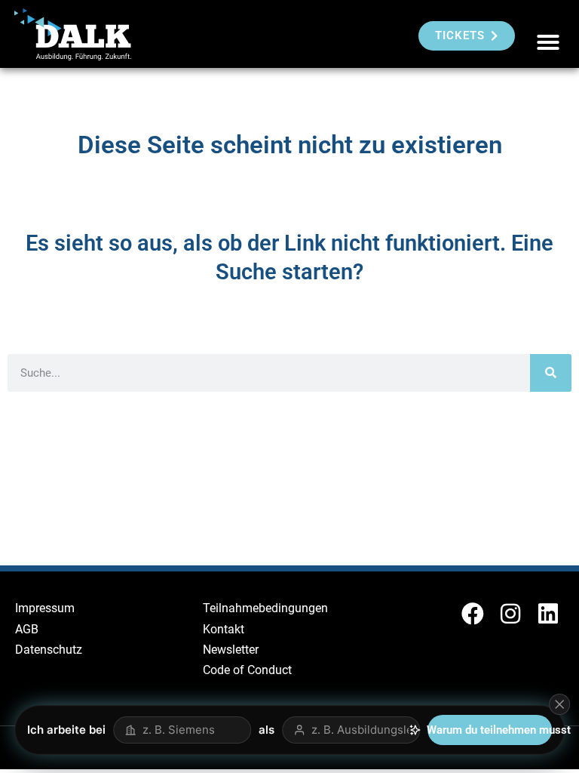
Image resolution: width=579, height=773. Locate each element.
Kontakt (223, 629)
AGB (26, 629)
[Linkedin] (548, 614)
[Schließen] (559, 704)
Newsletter (231, 649)
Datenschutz (48, 649)
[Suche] (550, 373)
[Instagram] (510, 614)
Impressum (45, 608)
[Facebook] (473, 614)
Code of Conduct (247, 670)
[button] (548, 42)
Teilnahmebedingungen (265, 608)
